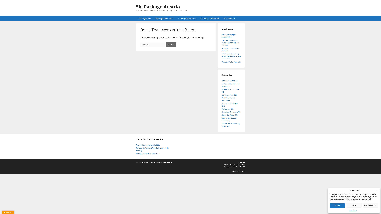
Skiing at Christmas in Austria (147, 153)
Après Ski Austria (228, 81)
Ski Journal (226, 109)
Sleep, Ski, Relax (228, 115)
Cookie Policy (353, 210)
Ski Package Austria (158, 7)
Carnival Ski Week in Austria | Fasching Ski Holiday (230, 42)
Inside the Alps (227, 95)
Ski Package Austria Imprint (209, 19)
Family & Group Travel (231, 89)
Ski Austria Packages (230, 103)
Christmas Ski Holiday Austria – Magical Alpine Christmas (231, 56)
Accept (337, 205)
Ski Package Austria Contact (187, 19)
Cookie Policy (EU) (229, 19)
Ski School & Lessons (230, 112)
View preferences (370, 205)
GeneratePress (168, 162)
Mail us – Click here (238, 171)
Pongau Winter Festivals (231, 62)
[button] (377, 190)
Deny (354, 205)
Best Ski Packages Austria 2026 (148, 145)
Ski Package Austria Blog (163, 19)
